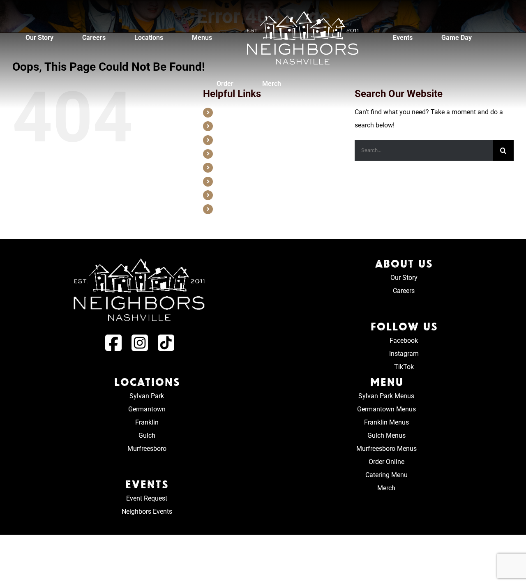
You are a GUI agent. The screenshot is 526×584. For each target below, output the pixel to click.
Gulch (146, 435)
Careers (227, 125)
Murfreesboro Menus (386, 448)
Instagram (404, 354)
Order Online (386, 462)
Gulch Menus (386, 435)
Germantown (147, 409)
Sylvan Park (146, 396)
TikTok (404, 367)
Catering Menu (386, 475)
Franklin (147, 422)
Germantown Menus (386, 409)
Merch (225, 208)
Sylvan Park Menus (386, 396)
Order (224, 195)
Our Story (229, 112)
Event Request (146, 498)
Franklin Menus (386, 422)
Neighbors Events (147, 511)
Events (225, 167)
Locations (229, 139)
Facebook (404, 340)
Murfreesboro (146, 448)
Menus (225, 153)
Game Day (230, 181)
